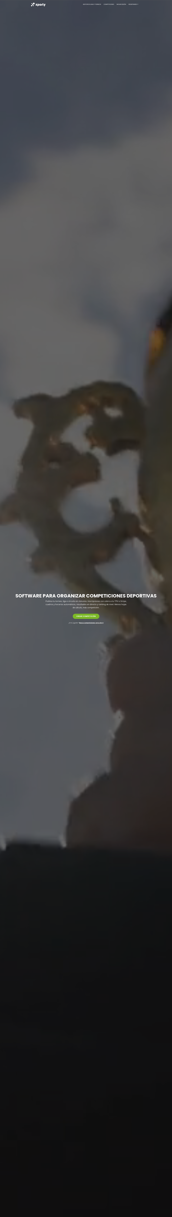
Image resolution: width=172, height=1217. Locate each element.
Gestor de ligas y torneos (92, 4)
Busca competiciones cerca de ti (91, 623)
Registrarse (133, 4)
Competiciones (109, 4)
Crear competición (86, 616)
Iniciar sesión (121, 4)
